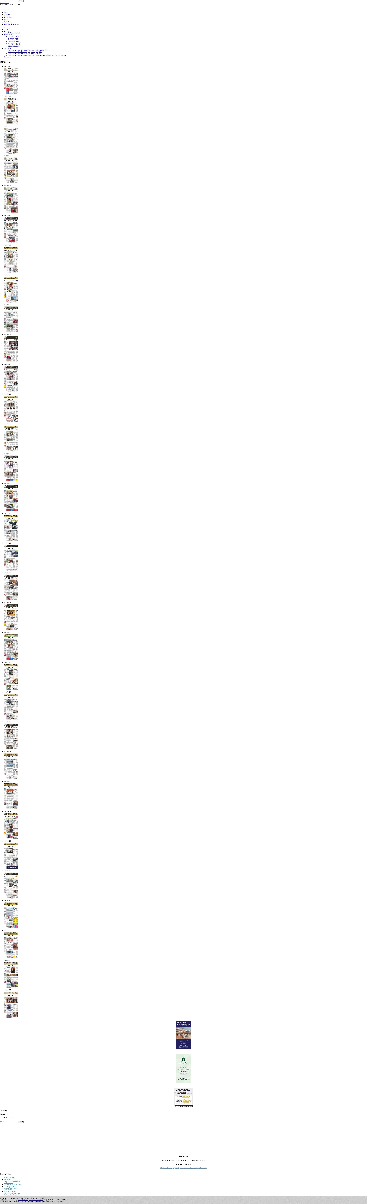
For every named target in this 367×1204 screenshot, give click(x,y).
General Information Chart (12, 33)
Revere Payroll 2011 (14, 43)
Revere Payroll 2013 (14, 40)
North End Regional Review (12, 1193)
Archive (6, 21)
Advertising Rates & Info (11, 24)
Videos (6, 19)
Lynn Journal (8, 1190)
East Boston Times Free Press (13, 1184)
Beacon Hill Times (9, 1178)
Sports (6, 12)
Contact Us (7, 57)
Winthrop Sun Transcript (11, 1195)
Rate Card (7, 31)
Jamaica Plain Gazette (10, 1188)
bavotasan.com (58, 1201)
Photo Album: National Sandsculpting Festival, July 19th (25, 53)
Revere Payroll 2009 (14, 46)
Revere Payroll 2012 (14, 41)
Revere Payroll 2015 (14, 36)
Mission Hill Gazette (10, 1191)
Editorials (7, 14)
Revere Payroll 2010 (14, 45)
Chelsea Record (8, 1183)
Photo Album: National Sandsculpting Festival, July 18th (25, 52)
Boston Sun (7, 1179)
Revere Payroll (8, 34)
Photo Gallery (8, 48)
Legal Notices (8, 23)
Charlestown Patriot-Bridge (12, 1181)
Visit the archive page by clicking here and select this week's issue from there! (183, 1168)
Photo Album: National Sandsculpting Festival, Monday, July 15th (28, 50)
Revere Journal (4, 3)
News (5, 11)
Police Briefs (8, 17)
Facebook (7, 28)
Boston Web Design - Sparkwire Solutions (30, 1200)
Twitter (6, 29)
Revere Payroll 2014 (14, 38)
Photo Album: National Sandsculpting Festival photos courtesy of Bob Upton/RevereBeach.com (37, 55)
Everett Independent (10, 1186)
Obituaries (7, 16)
